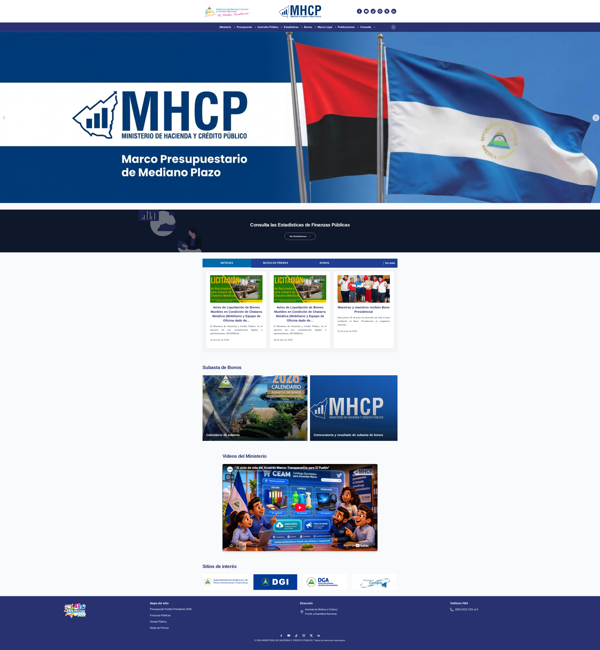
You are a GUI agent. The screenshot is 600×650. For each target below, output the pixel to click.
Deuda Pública (158, 621)
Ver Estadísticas (300, 236)
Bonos (308, 27)
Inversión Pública (268, 27)
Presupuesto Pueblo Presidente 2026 (171, 609)
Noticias (227, 263)
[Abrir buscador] (393, 27)
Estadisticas (291, 27)
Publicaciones (346, 27)
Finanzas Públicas (160, 615)
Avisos (324, 263)
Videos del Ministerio (244, 456)
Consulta (365, 27)
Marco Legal (325, 27)
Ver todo (390, 263)
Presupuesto (244, 27)
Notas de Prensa (275, 263)
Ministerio (225, 27)
